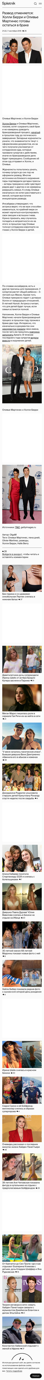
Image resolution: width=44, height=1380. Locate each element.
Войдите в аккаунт (12, 554)
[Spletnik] (8, 3)
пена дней (33, 537)
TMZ (17, 527)
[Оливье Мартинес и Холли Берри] (22, 373)
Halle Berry (23, 543)
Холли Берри (9, 123)
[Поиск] (35, 3)
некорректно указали (13, 329)
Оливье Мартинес (17, 537)
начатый (35, 132)
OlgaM (13, 534)
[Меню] (40, 3)
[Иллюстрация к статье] (22, 50)
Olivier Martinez (10, 540)
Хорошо (35, 1376)
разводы (23, 540)
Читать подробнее (14, 1371)
